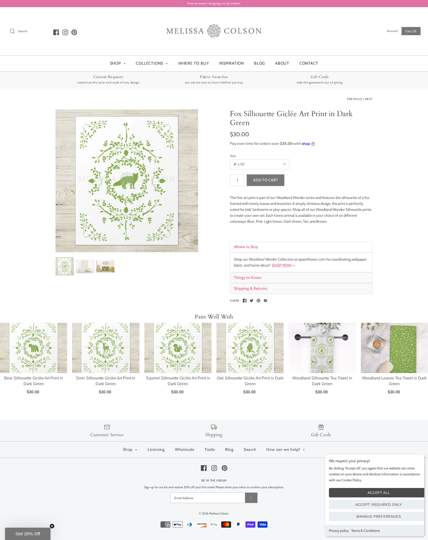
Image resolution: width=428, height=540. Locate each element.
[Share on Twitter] (251, 300)
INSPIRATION (231, 63)
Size (233, 156)
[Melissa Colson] (214, 15)
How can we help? (285, 449)
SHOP (118, 63)
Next (369, 99)
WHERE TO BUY (193, 63)
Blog (229, 449)
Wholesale (184, 449)
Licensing (156, 449)
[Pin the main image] (258, 300)
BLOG (259, 63)
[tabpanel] (301, 262)
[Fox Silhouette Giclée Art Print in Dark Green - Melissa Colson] (126, 180)
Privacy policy (339, 530)
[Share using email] (265, 300)
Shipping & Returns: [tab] (251, 288)
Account (392, 31)
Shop (130, 449)
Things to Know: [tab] (248, 277)
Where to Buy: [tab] (246, 246)
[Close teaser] (52, 526)
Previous (354, 99)
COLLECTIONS (152, 63)
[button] (28, 534)
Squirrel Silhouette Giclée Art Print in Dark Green (178, 381)
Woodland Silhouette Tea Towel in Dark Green (322, 381)
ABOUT (282, 63)
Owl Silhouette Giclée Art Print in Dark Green (250, 381)
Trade (210, 449)
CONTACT (308, 63)
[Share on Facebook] (244, 300)
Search (250, 449)
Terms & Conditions (365, 530)
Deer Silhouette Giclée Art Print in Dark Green (105, 381)
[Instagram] (65, 32)
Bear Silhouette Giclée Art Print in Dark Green (33, 381)
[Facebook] (56, 32)
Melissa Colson (218, 513)
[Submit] (251, 498)
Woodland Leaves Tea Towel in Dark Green (394, 381)
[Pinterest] (74, 32)
